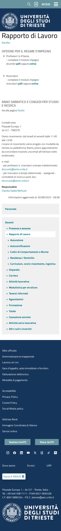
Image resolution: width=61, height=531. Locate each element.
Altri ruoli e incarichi (20, 329)
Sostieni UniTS (17, 442)
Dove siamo (8, 465)
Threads (42, 453)
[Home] (26, 22)
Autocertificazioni (20, 246)
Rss (55, 453)
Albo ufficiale (9, 350)
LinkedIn (21, 453)
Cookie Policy (9, 403)
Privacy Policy (10, 397)
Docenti (9, 222)
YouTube (28, 453)
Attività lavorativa (19, 281)
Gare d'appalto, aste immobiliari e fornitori (25, 368)
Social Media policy (12, 408)
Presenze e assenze (19, 228)
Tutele (12, 311)
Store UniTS (47, 442)
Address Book (10, 419)
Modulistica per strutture (23, 287)
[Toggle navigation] (56, 4)
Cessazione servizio (20, 317)
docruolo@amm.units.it (14, 169)
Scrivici (31, 465)
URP (49, 465)
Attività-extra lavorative (22, 323)
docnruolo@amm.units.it (15, 181)
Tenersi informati (18, 293)
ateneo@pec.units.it (43, 497)
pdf (18, 64)
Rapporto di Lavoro (19, 234)
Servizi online (9, 431)
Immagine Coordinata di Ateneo (19, 425)
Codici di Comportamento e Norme (29, 252)
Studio (21, 110)
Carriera (13, 275)
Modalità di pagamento (15, 380)
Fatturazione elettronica (15, 374)
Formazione (15, 305)
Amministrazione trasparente (18, 356)
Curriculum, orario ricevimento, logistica (32, 264)
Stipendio (14, 270)
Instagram (8, 453)
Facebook (14, 453)
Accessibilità (9, 391)
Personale (10, 209)
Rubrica (36, 4)
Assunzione (16, 240)
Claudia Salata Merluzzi (14, 191)
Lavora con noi (10, 362)
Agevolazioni (16, 299)
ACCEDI (46, 4)
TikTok (48, 453)
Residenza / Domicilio (22, 258)
